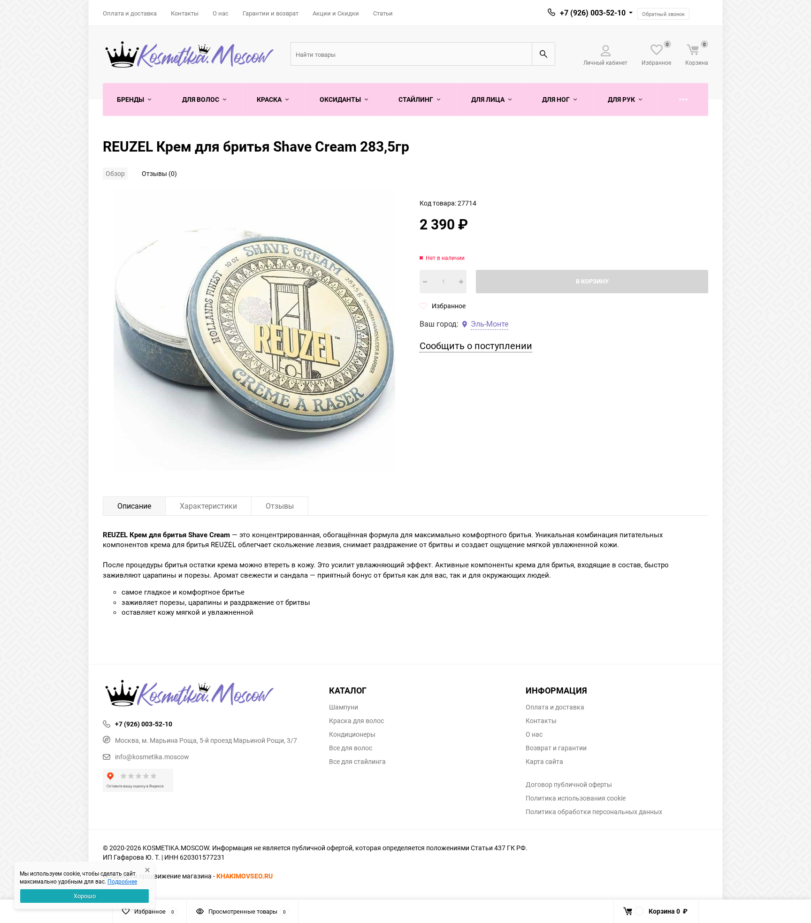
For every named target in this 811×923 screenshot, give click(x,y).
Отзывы (280, 506)
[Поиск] (543, 54)
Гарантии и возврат (270, 13)
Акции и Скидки (336, 13)
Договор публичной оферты (569, 784)
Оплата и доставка (130, 13)
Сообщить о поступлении (476, 345)
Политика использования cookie (576, 798)
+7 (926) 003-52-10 (593, 13)
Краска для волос (356, 720)
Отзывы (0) (159, 173)
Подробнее (122, 881)
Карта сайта (544, 761)
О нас (221, 13)
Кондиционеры (352, 734)
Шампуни (343, 707)
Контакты (185, 13)
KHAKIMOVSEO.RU (244, 875)
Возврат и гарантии (556, 748)
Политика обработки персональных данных (594, 812)
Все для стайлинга (357, 761)
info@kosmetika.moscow (152, 756)
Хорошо (85, 896)
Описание (134, 506)
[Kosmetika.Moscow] (209, 694)
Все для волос (350, 748)
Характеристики (208, 506)
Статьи (383, 13)
